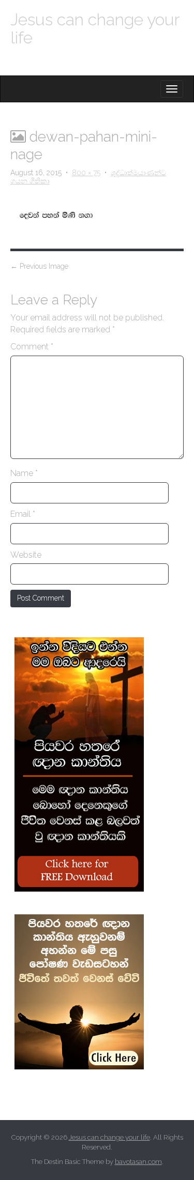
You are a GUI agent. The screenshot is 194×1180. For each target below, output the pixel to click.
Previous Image (39, 266)
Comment (31, 346)
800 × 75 (86, 172)
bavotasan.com (138, 1162)
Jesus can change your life (94, 28)
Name (24, 473)
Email (22, 514)
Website (25, 555)
